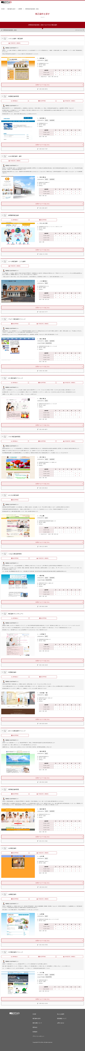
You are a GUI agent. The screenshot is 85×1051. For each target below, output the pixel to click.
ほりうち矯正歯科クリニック (17, 731)
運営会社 (35, 1027)
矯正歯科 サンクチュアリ (15, 614)
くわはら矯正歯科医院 (15, 554)
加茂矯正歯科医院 (13, 96)
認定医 (46, 60)
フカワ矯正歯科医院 (14, 436)
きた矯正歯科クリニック (15, 378)
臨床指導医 (52, 120)
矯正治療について (37, 1023)
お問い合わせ (60, 1023)
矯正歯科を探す (11, 9)
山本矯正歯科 (12, 848)
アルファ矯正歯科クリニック (17, 319)
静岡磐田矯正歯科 (13, 215)
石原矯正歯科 (12, 672)
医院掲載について (61, 1018)
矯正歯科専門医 (48, 343)
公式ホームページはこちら (42, 84)
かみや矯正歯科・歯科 (15, 156)
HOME (3, 9)
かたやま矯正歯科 (13, 495)
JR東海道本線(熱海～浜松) (32, 9)
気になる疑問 (60, 1014)
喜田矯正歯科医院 (13, 789)
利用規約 (35, 1031)
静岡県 (20, 9)
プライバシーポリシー (38, 1036)
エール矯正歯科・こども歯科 (17, 261)
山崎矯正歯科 (12, 894)
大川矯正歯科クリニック (15, 952)
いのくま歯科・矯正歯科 (15, 38)
